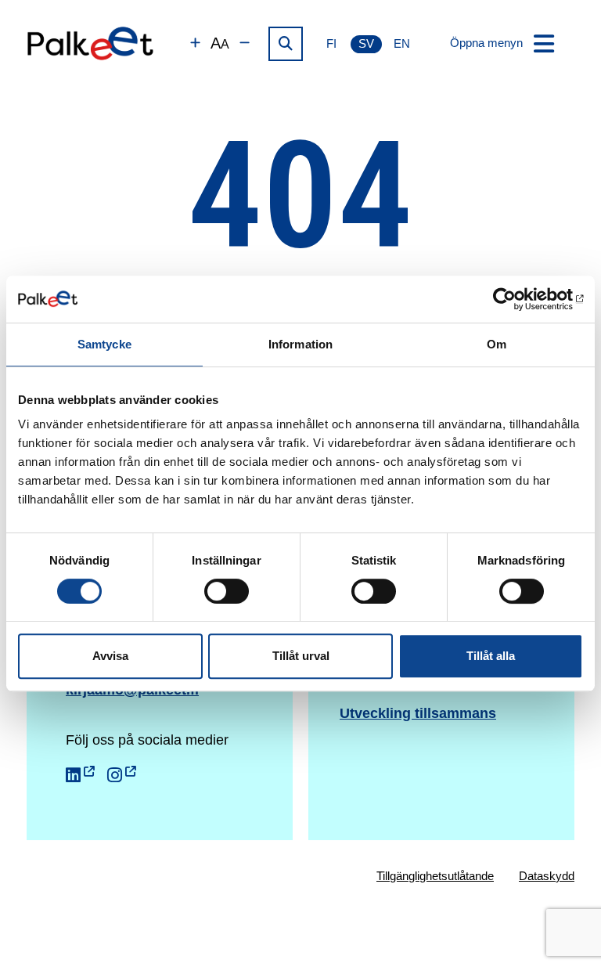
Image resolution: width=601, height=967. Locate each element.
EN (402, 43)
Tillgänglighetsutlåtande (435, 875)
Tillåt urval (300, 655)
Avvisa (110, 655)
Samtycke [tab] (104, 344)
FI (331, 43)
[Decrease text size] (244, 43)
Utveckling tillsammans (418, 713)
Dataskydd (546, 875)
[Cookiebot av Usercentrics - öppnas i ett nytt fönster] (514, 299)
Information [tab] (300, 344)
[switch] (226, 591)
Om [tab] (496, 344)
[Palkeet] (90, 43)
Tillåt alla (490, 655)
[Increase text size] (195, 43)
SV (366, 43)
